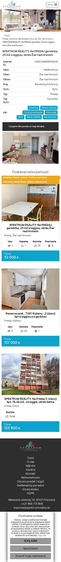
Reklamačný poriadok (30, 485)
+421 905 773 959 (31, 504)
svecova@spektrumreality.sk (31, 508)
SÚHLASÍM (30, 541)
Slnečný (33, 108)
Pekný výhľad (48, 108)
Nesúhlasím (30, 548)
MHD (20, 117)
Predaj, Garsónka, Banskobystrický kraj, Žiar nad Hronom (27, 39)
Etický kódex (31, 489)
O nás (30, 462)
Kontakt (30, 473)
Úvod (6, 36)
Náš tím (30, 466)
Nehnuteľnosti (30, 477)
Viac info (42, 535)
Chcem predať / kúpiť (30, 481)
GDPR (30, 493)
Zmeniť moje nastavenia (30, 556)
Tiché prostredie (33, 112)
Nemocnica (50, 117)
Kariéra (30, 470)
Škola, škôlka (34, 117)
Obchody (51, 112)
